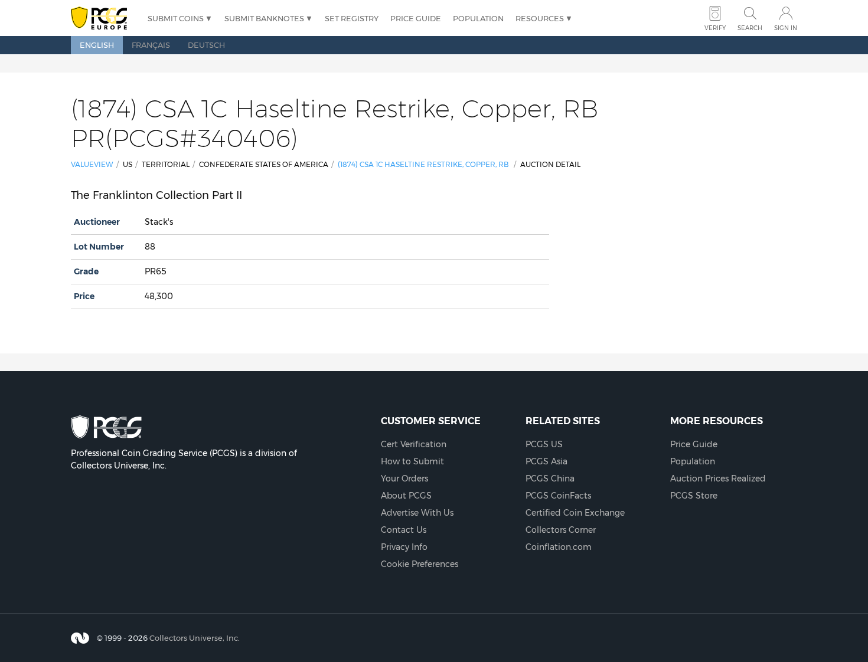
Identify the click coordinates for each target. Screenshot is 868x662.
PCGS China (550, 478)
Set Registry (351, 18)
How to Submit (412, 461)
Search (750, 28)
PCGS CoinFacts (558, 495)
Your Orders (404, 478)
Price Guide (415, 18)
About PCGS (406, 495)
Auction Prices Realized (718, 478)
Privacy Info (404, 547)
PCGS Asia (546, 461)
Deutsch (206, 45)
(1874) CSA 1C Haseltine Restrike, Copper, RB (423, 164)
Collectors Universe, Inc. (194, 638)
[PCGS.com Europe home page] (103, 18)
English (97, 45)
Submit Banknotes (264, 18)
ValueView (92, 164)
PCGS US (544, 444)
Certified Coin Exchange (575, 512)
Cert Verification (413, 444)
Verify (715, 28)
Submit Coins (176, 18)
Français (151, 45)
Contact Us (403, 530)
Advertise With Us (417, 512)
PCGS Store (693, 495)
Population (478, 18)
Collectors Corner (561, 530)
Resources (539, 18)
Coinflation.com (559, 547)
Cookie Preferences (419, 564)
